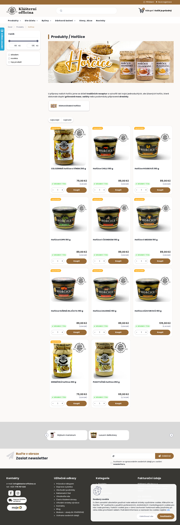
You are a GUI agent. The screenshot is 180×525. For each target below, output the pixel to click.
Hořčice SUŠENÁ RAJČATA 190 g (67, 311)
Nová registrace (165, 2)
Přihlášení (150, 2)
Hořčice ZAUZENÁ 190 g (104, 311)
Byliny (45, 20)
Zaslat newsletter (32, 458)
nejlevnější (54, 120)
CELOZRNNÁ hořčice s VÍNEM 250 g (68, 168)
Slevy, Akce (85, 20)
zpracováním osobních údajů (138, 461)
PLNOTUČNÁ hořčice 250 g (106, 382)
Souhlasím (165, 516)
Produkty (13, 20)
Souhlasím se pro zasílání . (137, 462)
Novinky (100, 20)
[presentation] (46, 435)
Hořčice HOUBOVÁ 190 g (147, 168)
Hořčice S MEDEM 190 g (146, 240)
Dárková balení (64, 20)
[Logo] (21, 11)
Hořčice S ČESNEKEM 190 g (106, 240)
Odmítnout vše (146, 516)
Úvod (10, 27)
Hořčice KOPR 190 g (61, 240)
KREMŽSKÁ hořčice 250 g (63, 382)
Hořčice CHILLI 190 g (103, 168)
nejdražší (67, 120)
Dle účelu (30, 20)
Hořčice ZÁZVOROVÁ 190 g (148, 311)
